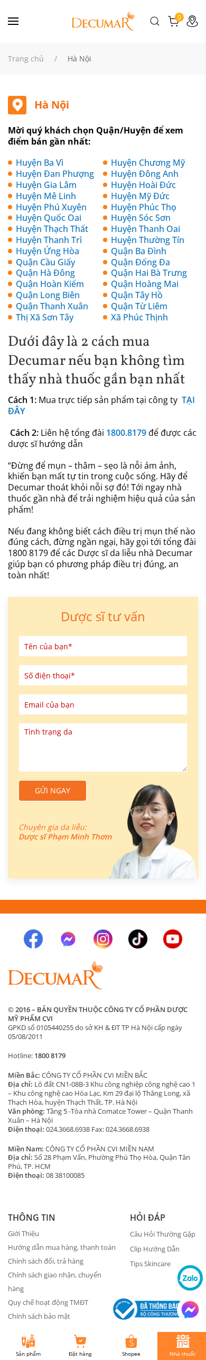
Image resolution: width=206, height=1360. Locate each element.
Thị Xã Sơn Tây (44, 317)
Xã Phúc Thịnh (139, 317)
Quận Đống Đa (140, 262)
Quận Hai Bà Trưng (149, 273)
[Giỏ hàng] (173, 20)
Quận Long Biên (48, 295)
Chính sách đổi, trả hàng (45, 1261)
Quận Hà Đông (45, 273)
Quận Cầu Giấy (45, 262)
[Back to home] (103, 21)
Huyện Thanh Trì (49, 240)
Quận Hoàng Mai (145, 284)
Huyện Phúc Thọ (143, 207)
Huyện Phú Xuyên (51, 207)
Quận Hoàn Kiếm (50, 284)
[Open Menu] (13, 21)
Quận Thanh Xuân (52, 306)
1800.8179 (126, 433)
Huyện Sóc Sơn (141, 217)
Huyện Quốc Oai (48, 217)
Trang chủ (26, 58)
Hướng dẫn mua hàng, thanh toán (62, 1247)
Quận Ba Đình (138, 251)
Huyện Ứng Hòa (47, 251)
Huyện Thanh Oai (145, 229)
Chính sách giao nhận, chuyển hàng (54, 1281)
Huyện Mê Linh (46, 196)
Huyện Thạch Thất (52, 229)
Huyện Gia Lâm (46, 185)
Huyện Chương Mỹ (148, 162)
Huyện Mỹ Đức (140, 196)
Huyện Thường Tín (147, 240)
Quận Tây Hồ (137, 295)
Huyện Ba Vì (39, 162)
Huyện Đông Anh (145, 174)
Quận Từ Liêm (139, 306)
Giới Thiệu (23, 1233)
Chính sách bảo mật (39, 1316)
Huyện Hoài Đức (143, 185)
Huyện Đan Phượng (55, 174)
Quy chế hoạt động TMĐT (48, 1302)
